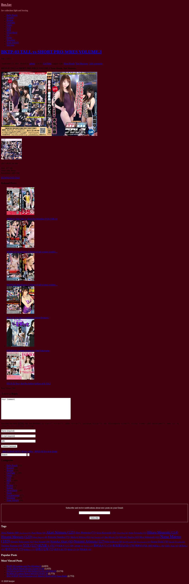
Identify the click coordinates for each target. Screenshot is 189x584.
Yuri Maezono (82, 63)
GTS (9, 27)
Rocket (10, 485)
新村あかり (103, 545)
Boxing (10, 20)
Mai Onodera (97, 537)
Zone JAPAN (13, 42)
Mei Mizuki (112, 537)
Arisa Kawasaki (106, 532)
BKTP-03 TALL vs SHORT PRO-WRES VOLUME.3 (51, 51)
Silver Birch (12, 32)
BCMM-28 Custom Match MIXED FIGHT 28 (27, 573)
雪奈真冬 (85, 549)
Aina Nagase (10, 532)
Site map (10, 45)
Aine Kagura (25, 533)
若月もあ (60, 549)
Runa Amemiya (143, 542)
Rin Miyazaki (130, 542)
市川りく (88, 546)
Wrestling (11, 40)
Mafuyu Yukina (80, 537)
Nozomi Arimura (89, 541)
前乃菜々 (46, 545)
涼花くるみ (172, 546)
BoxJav (6, 4)
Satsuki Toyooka (177, 542)
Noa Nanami (42, 542)
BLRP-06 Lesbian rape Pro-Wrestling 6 (24, 566)
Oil (8, 35)
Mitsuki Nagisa (129, 537)
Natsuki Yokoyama (22, 541)
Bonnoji (10, 17)
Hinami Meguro (16, 537)
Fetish (9, 25)
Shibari (10, 488)
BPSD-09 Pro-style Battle (45, 451)
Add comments (96, 63)
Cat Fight (11, 22)
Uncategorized (13, 495)
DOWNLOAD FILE (10, 178)
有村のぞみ (143, 545)
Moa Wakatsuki (150, 537)
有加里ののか (123, 545)
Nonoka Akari (61, 541)
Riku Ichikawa (113, 542)
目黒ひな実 (44, 549)
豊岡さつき (73, 550)
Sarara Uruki (159, 541)
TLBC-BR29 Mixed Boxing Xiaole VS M (25, 568)
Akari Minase (38, 533)
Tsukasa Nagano (11, 545)
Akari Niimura (60, 532)
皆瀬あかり (29, 549)
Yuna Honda (69, 63)
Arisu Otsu (122, 533)
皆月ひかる (14, 549)
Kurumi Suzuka (59, 537)
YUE (30, 545)
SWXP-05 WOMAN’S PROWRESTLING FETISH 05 (31, 571)
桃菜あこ (159, 546)
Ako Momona (85, 532)
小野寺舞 (78, 546)
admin (32, 63)
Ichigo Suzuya (39, 537)
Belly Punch (12, 15)
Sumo (9, 37)
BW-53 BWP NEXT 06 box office (17, 451)
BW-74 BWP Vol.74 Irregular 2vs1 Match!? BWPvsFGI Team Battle (37, 576)
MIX (9, 30)
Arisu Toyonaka (138, 533)
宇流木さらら (64, 546)
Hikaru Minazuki (162, 532)
